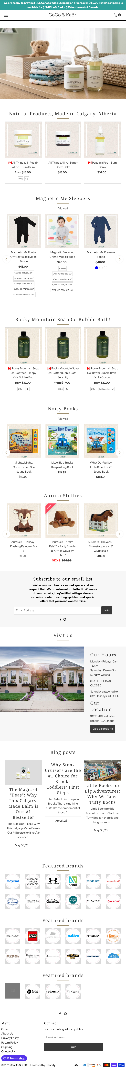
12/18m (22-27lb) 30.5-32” (24, 289)
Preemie (62, 268)
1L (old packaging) (106, 389)
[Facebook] (61, 619)
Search (5, 1029)
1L (27, 389)
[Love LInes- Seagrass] (105, 267)
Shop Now (111, 36)
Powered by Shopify (42, 1065)
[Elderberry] (101, 267)
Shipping (6, 1047)
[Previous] (6, 259)
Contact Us (8, 1051)
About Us (7, 1033)
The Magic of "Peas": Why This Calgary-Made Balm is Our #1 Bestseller (24, 803)
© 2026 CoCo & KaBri (15, 1065)
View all (63, 208)
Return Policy (9, 1042)
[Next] (119, 259)
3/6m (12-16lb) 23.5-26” (23, 273)
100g (21, 179)
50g (26, 179)
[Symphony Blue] (96, 267)
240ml (20, 389)
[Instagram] (64, 619)
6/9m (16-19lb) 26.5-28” (24, 278)
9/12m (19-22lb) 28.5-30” (24, 284)
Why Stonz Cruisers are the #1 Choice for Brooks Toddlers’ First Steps (63, 778)
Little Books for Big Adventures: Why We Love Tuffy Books (102, 794)
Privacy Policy (10, 1038)
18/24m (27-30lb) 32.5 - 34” (24, 294)
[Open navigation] (6, 15)
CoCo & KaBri (63, 15)
